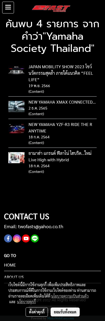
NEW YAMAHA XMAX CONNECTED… (62, 102)
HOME (10, 265)
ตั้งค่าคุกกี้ (36, 311)
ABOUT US (14, 277)
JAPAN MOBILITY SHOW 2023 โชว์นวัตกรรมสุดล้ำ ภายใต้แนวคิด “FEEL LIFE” (61, 73)
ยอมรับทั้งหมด (65, 311)
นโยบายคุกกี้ (26, 301)
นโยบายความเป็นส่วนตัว (70, 295)
